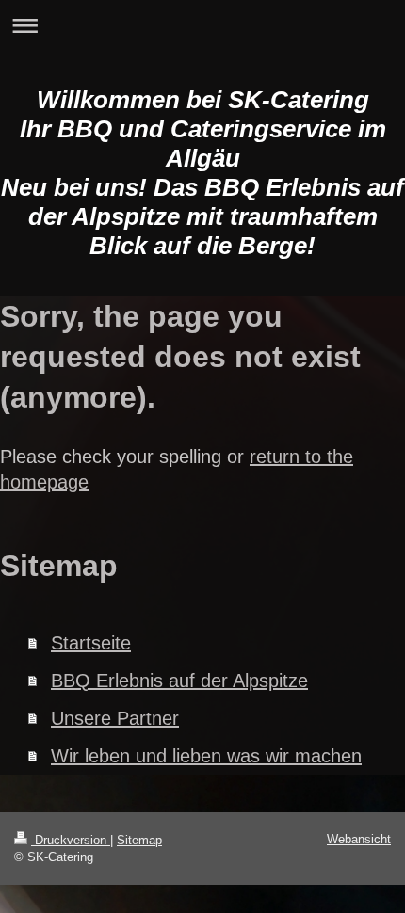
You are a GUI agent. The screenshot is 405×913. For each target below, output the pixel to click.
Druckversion (70, 840)
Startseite (91, 643)
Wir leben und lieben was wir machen (206, 755)
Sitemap (139, 840)
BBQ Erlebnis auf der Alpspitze (179, 680)
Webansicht (359, 839)
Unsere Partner (115, 718)
